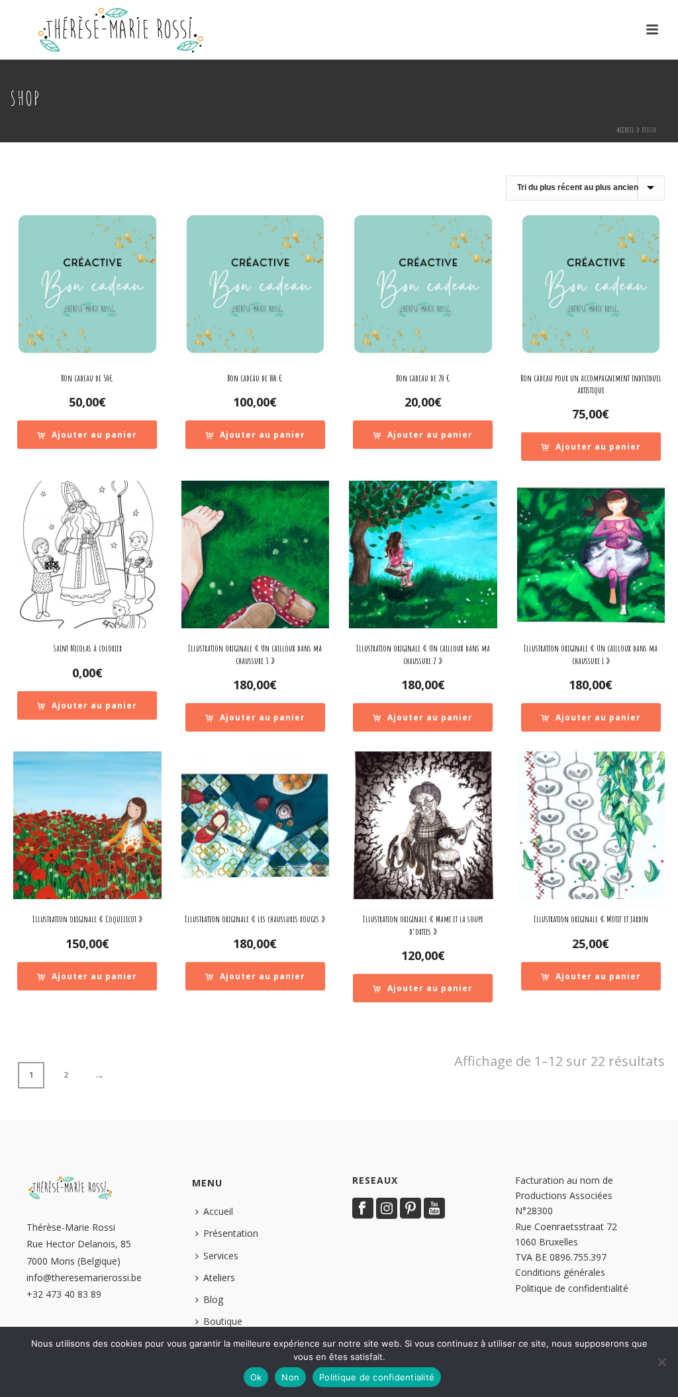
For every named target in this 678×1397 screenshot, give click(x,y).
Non (290, 1377)
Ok (256, 1377)
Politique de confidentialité (571, 1288)
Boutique (222, 1321)
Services (220, 1255)
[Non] (661, 1362)
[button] (87, 434)
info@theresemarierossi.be (84, 1277)
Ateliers (219, 1277)
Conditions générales (560, 1272)
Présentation (230, 1233)
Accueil (625, 130)
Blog (213, 1299)
